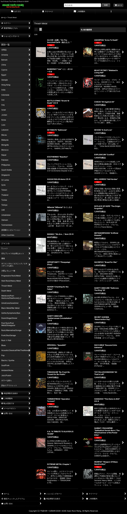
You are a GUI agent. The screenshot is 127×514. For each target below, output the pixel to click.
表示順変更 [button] (87, 30)
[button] (111, 11)
